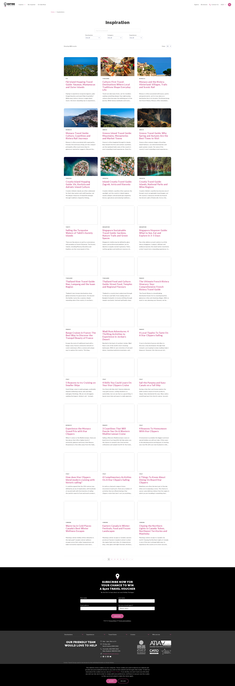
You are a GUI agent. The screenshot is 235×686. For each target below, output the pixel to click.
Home (53, 12)
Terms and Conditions (125, 620)
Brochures (204, 4)
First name (83, 598)
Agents (196, 4)
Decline (123, 681)
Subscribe (117, 616)
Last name (121, 598)
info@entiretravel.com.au (111, 653)
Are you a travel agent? (125, 605)
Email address (84, 605)
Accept (111, 681)
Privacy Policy (115, 672)
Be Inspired (31, 4)
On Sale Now (42, 4)
